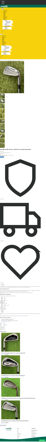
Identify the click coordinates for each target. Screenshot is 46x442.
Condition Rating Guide (34, 430)
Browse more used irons (4, 321)
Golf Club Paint (5, 54)
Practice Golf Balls (8, 25)
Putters (4, 14)
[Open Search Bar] (2, 33)
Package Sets (3, 43)
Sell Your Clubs (4, 35)
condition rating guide (17, 315)
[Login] (21, 32)
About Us (3, 3)
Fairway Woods (4, 37)
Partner (3, 2)
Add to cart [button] (6, 354)
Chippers (3, 41)
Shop (17, 430)
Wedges (4, 15)
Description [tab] (2, 284)
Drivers (3, 36)
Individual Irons (4, 42)
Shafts (4, 18)
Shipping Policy (33, 436)
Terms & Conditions (34, 433)
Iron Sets (4, 13)
